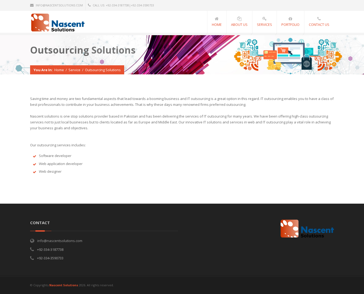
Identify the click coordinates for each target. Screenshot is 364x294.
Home (59, 69)
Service (74, 69)
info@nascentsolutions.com (59, 5)
